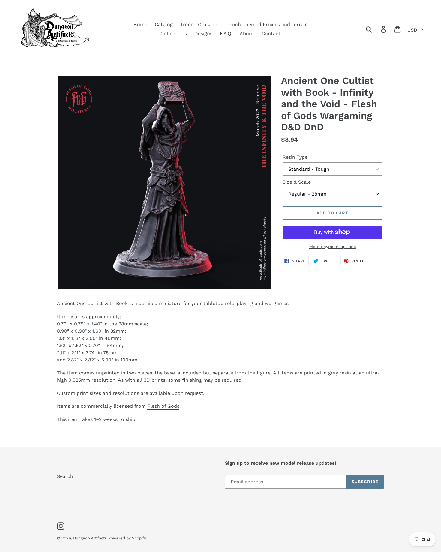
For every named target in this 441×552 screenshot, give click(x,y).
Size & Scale (297, 182)
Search (65, 476)
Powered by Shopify (127, 538)
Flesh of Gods (163, 406)
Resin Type (295, 157)
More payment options (332, 246)
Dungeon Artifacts (90, 538)
